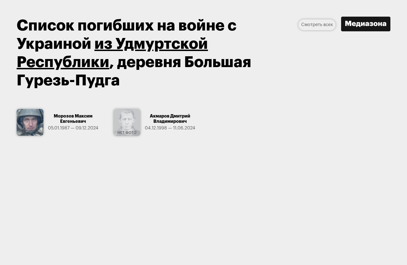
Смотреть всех (317, 24)
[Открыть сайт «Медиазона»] (365, 25)
